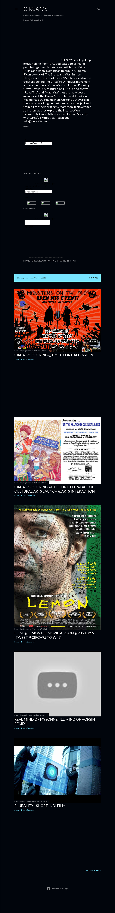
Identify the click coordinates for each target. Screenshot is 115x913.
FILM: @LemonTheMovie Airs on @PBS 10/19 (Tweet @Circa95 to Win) (54, 635)
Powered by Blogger (60, 888)
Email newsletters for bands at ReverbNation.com (46, 257)
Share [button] (16, 359)
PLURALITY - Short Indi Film (39, 805)
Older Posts (93, 870)
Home (26, 260)
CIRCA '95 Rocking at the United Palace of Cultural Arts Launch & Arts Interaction (54, 489)
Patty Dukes (54, 260)
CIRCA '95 (35, 8)
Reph (66, 260)
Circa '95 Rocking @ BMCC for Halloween (53, 355)
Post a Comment (28, 359)
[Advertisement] (57, 389)
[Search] (99, 8)
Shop (73, 260)
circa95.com (38, 260)
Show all (93, 278)
